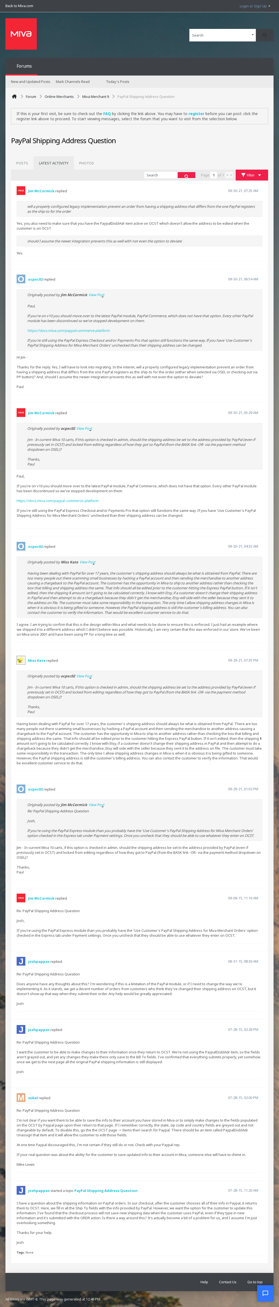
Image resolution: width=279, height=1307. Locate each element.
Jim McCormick (41, 190)
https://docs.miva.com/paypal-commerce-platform (68, 330)
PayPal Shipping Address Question (106, 1190)
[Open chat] (265, 1293)
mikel (33, 1097)
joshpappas (39, 961)
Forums (24, 66)
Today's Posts (117, 81)
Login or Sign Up (253, 6)
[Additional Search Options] (252, 35)
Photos (86, 163)
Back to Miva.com (19, 5)
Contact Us (227, 1281)
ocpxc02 (35, 279)
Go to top (255, 1281)
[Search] (265, 35)
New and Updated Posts (30, 81)
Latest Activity (53, 163)
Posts (22, 163)
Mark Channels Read (73, 81)
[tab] (22, 163)
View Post (96, 294)
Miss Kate (37, 660)
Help (204, 1281)
